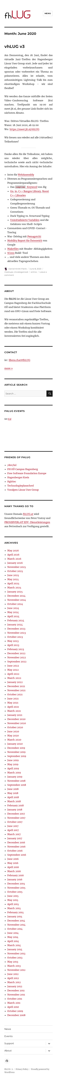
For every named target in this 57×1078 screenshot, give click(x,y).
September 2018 (16, 784)
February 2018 (15, 805)
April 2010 (13, 1006)
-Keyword (26, 186)
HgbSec (11, 481)
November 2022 (16, 657)
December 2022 (16, 653)
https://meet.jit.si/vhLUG (24, 129)
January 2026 (15, 562)
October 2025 (15, 571)
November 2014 (16, 924)
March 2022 (14, 678)
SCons (10, 252)
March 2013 (14, 965)
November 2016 (16, 846)
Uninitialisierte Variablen (24, 220)
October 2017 (14, 821)
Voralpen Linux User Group (23, 489)
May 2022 (13, 669)
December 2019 (16, 747)
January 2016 (14, 879)
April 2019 (13, 768)
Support (9, 1043)
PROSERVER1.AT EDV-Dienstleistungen (27, 522)
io (16, 191)
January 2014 (14, 949)
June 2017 (12, 826)
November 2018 (16, 780)
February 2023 (15, 649)
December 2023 (16, 628)
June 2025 (13, 575)
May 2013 (12, 961)
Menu (48, 13)
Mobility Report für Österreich (24, 240)
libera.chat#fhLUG (19, 360)
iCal (9, 419)
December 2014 (16, 920)
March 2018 (14, 801)
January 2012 (14, 986)
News (7, 1029)
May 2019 (12, 764)
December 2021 (16, 686)
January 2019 (14, 776)
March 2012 (14, 982)
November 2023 (16, 632)
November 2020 (16, 723)
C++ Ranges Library (29, 191)
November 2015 (16, 887)
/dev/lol (11, 465)
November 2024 (16, 599)
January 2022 (15, 682)
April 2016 (13, 867)
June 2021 (13, 698)
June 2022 (13, 665)
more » (8, 368)
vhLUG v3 (14, 46)
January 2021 (14, 715)
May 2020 (13, 735)
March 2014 (14, 945)
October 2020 (15, 727)
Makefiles (13, 248)
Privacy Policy (22, 1069)
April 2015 (13, 904)
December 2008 (16, 1015)
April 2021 (13, 706)
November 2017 (16, 817)
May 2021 (12, 702)
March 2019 (14, 772)
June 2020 (13, 731)
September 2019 (16, 756)
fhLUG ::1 (8, 1069)
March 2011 (13, 1002)
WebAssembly (26, 174)
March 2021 (14, 710)
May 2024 (13, 612)
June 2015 (13, 895)
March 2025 (14, 587)
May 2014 (12, 937)
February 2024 (15, 620)
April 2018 (13, 797)
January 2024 (15, 624)
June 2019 (13, 760)
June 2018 (13, 789)
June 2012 (13, 974)
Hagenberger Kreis (18, 477)
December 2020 (16, 719)
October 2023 (15, 636)
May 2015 (12, 900)
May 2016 (12, 863)
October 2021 (15, 694)
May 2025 (13, 579)
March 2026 (14, 558)
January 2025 (15, 591)
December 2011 (16, 990)
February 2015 (15, 912)
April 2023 (13, 645)
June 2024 (13, 608)
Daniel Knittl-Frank (17, 269)
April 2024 (13, 616)
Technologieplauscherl (20, 485)
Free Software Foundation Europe (26, 473)
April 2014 (13, 941)
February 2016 (15, 875)
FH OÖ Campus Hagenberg (22, 469)
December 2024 (16, 595)
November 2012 (16, 969)
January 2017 (14, 838)
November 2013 (16, 953)
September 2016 (16, 854)
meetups (8, 272)
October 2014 (15, 928)
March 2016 (14, 871)
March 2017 (14, 834)
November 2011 (16, 994)
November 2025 (16, 567)
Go (11, 191)
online (34, 272)
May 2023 (13, 641)
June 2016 (13, 858)
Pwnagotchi (34, 236)
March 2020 (14, 739)
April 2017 (13, 830)
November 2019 (16, 752)
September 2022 (16, 661)
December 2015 (16, 883)
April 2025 (13, 583)
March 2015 (14, 908)
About (8, 1050)
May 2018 (12, 793)
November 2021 (16, 690)
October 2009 (15, 1011)
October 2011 (14, 998)
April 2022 (13, 673)
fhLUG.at (28, 513)
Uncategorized (21, 272)
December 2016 (16, 842)
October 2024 (15, 604)
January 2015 (14, 916)
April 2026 (13, 554)
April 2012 (13, 978)
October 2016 (15, 850)
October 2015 (15, 891)
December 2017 (16, 813)
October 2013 (14, 957)
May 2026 (13, 550)
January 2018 (14, 809)
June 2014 (13, 932)
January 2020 (15, 743)
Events (8, 1036)
